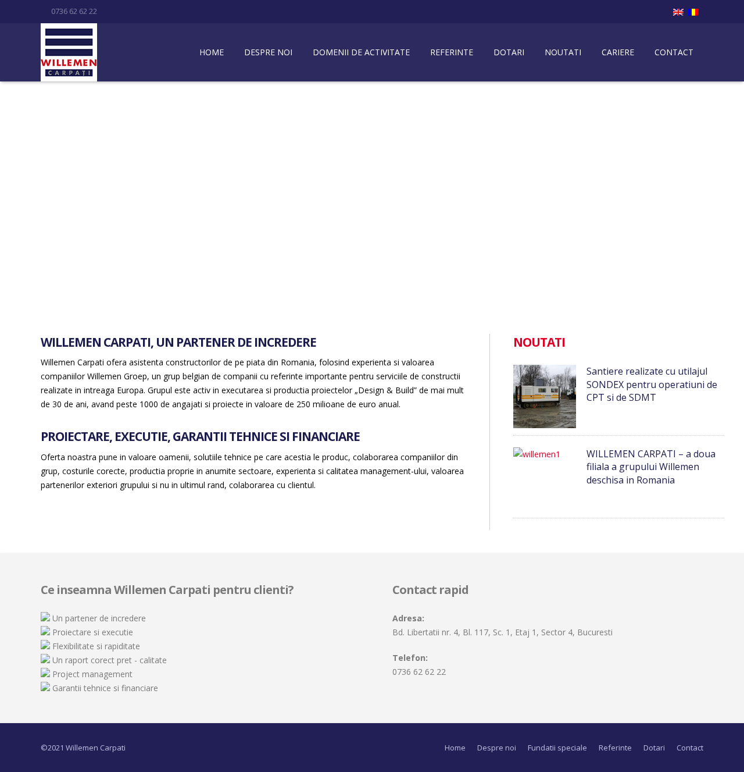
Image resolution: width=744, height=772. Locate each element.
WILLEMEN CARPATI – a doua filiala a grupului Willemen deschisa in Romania (651, 466)
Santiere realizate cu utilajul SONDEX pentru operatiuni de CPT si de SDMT (651, 384)
